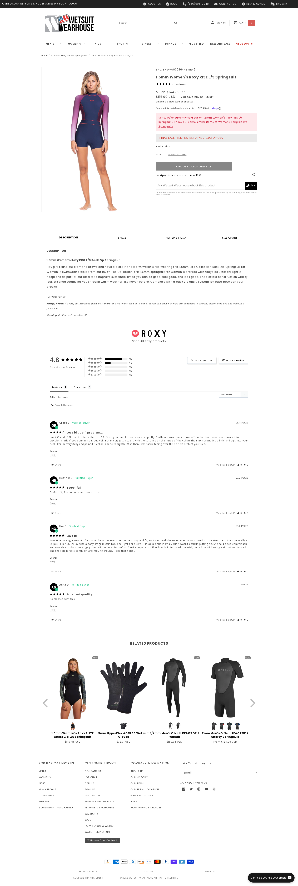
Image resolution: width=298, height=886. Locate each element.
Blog (88, 820)
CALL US (149, 871)
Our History (139, 777)
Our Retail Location (145, 789)
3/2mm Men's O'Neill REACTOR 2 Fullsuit (174, 735)
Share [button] (57, 464)
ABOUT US (154, 4)
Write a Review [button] (235, 360)
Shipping (161, 101)
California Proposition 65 (67, 315)
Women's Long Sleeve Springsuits (69, 55)
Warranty (92, 814)
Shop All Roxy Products (149, 341)
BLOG (173, 4)
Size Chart (229, 238)
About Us (137, 771)
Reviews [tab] (57, 387)
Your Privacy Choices (146, 807)
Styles (147, 43)
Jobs (134, 801)
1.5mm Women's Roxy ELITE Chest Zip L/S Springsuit (73, 735)
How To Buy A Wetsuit (100, 826)
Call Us (90, 783)
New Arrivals (48, 789)
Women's (74, 43)
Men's (50, 43)
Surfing (44, 801)
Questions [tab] (80, 387)
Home (44, 55)
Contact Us (93, 771)
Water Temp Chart (98, 832)
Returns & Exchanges (99, 807)
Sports (122, 43)
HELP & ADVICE (255, 4)
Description (68, 237)
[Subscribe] (255, 773)
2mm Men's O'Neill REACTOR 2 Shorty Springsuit (225, 735)
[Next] (252, 703)
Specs (122, 238)
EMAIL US (210, 871)
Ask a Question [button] (204, 360)
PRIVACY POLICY (88, 871)
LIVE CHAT (282, 4)
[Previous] (46, 703)
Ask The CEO (93, 795)
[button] (51, 43)
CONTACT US (227, 4)
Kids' (98, 43)
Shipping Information (99, 801)
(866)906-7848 (198, 4)
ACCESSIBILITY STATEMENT (88, 877)
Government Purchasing (56, 807)
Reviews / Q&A (176, 238)
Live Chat (91, 777)
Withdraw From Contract (102, 840)
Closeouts (46, 795)
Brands (170, 43)
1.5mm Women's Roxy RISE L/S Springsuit (113, 55)
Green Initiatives (142, 795)
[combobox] (140, 22)
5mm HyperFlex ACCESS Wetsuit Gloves (123, 735)
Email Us (90, 789)
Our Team (137, 783)
